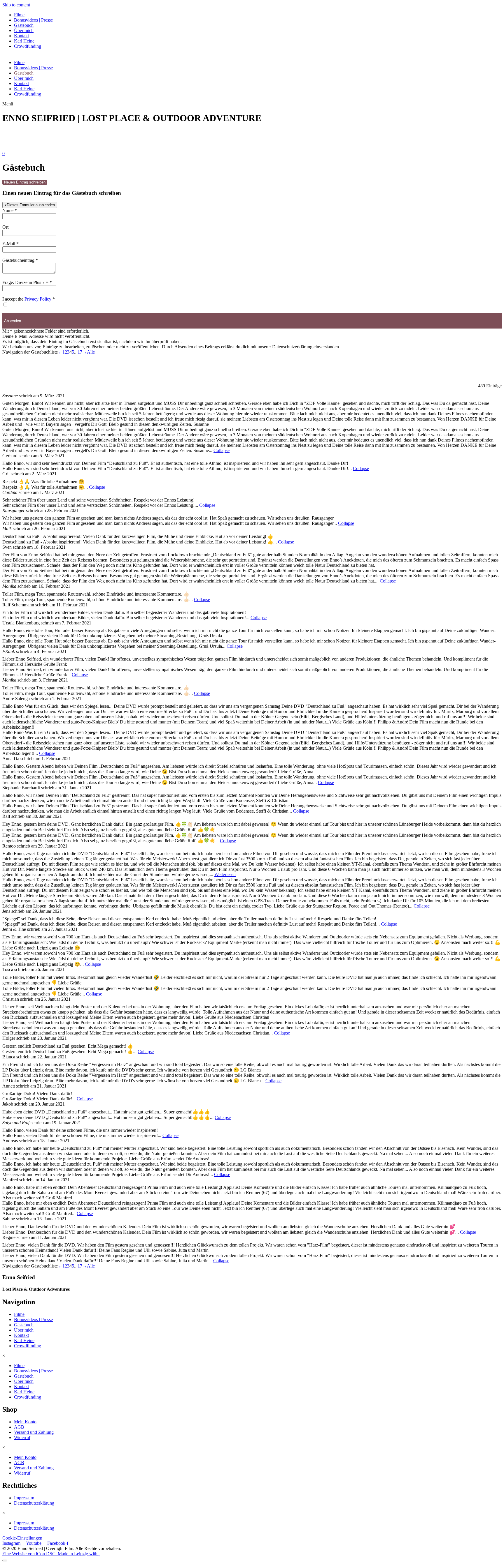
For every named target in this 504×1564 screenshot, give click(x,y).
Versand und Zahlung (34, 1432)
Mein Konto (25, 1421)
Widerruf (22, 1437)
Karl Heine (24, 40)
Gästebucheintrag (20, 260)
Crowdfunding (27, 46)
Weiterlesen (225, 874)
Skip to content (16, 4)
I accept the (28, 298)
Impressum (24, 1497)
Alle (91, 351)
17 (80, 351)
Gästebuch (24, 25)
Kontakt (21, 35)
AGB (19, 1426)
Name (9, 210)
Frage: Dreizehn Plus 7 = (27, 282)
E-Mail (10, 243)
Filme (19, 14)
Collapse (222, 450)
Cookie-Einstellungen (22, 1537)
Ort (5, 227)
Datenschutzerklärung (34, 1503)
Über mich (24, 30)
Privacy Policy (37, 298)
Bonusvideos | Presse (33, 19)
